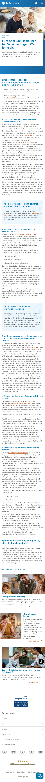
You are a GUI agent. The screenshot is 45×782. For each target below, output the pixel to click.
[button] (36, 3)
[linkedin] (4, 752)
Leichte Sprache (22, 777)
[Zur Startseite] (10, 3)
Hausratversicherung (32, 347)
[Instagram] (13, 752)
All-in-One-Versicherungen (20, 403)
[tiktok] (22, 752)
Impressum (10, 772)
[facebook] (31, 752)
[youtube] (40, 752)
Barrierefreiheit (33, 772)
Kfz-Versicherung (29, 142)
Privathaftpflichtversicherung (14, 98)
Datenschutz (21, 772)
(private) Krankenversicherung (27, 234)
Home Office (29, 135)
